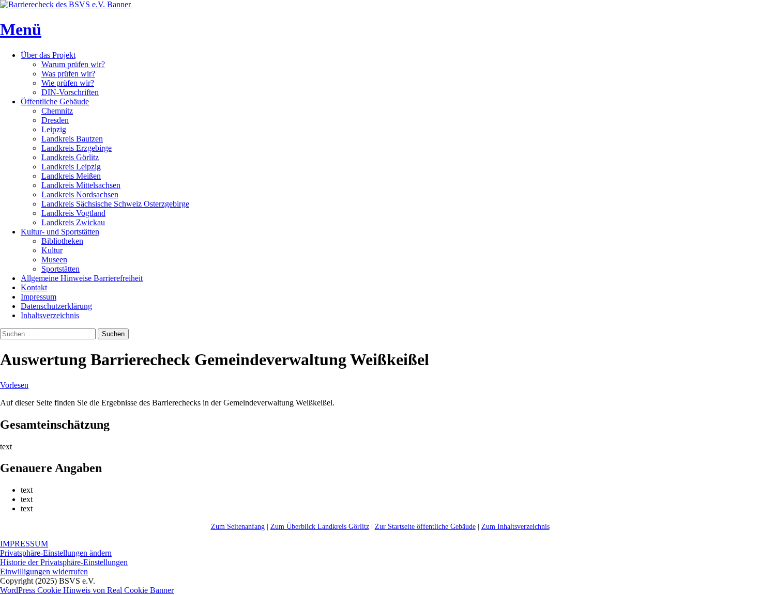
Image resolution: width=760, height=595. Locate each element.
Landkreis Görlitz (70, 157)
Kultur (52, 250)
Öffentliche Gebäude (55, 101)
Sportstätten (60, 268)
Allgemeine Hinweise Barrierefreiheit (82, 278)
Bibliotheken (62, 241)
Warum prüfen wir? (73, 64)
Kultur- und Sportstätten (60, 231)
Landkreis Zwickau (73, 222)
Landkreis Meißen (71, 175)
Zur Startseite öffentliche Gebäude (425, 526)
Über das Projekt (48, 55)
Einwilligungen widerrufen (44, 571)
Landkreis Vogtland (73, 213)
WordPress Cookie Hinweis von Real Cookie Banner (87, 590)
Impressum (38, 296)
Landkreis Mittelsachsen (80, 185)
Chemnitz (57, 110)
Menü (20, 29)
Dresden (55, 120)
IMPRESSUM (24, 543)
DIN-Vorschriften (70, 92)
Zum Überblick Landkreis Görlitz (319, 526)
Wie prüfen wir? (67, 83)
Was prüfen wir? (68, 73)
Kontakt (34, 287)
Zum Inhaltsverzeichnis (515, 526)
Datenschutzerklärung (56, 306)
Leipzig (53, 129)
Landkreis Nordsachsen (79, 194)
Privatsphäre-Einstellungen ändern (56, 553)
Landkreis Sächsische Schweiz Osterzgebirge (115, 203)
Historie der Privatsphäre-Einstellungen (64, 562)
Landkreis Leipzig (71, 166)
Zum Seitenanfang (238, 526)
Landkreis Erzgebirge (76, 148)
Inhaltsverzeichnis (50, 315)
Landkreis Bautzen (72, 138)
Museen (54, 259)
